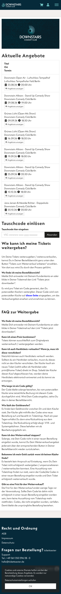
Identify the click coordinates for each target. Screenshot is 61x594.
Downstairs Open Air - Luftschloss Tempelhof (27, 77)
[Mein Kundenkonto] (48, 4)
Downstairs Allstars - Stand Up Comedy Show (27, 95)
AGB (4, 533)
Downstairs (11, 5)
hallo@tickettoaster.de (13, 561)
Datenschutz (8, 542)
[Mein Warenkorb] (41, 4)
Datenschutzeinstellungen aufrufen (20, 580)
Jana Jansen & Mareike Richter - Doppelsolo (26, 202)
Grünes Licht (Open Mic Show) (20, 113)
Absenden (52, 234)
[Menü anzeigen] (57, 4)
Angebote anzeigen (15, 88)
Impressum (7, 538)
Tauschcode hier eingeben (15, 229)
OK (30, 586)
